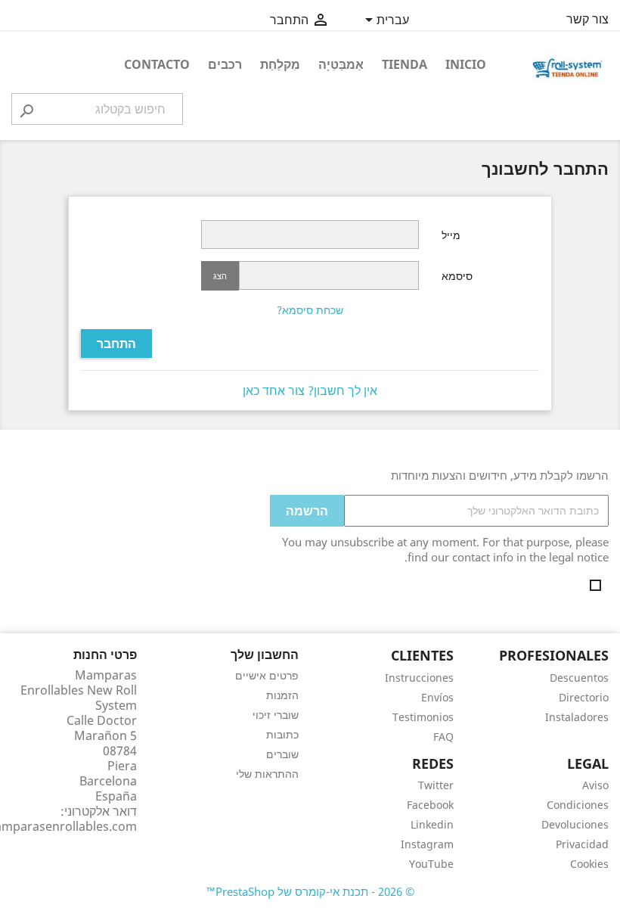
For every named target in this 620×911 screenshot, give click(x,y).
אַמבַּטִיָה (341, 64)
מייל (451, 235)
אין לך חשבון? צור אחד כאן (310, 390)
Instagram (427, 844)
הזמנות (282, 695)
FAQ (443, 736)
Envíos (437, 697)
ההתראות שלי (267, 773)
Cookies (589, 864)
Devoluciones (575, 824)
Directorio (584, 697)
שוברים (282, 754)
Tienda (404, 64)
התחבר (116, 343)
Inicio (465, 64)
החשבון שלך (265, 654)
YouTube (431, 864)
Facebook (430, 805)
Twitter (436, 785)
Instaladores (577, 717)
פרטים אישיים (267, 675)
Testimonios (423, 717)
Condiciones (578, 805)
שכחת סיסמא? (310, 310)
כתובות (282, 734)
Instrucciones (419, 677)
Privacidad (582, 844)
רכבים (225, 64)
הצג (220, 275)
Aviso (595, 785)
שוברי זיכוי (276, 714)
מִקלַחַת (280, 64)
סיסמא (457, 276)
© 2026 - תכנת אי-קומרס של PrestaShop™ (310, 891)
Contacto (157, 64)
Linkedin (432, 824)
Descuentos (579, 677)
